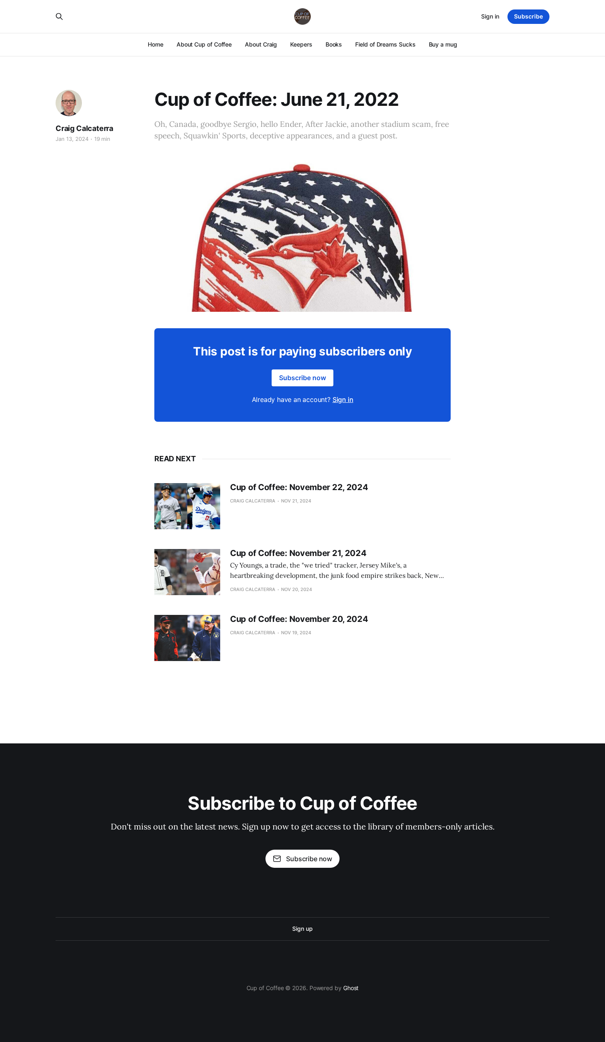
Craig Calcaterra (84, 128)
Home (155, 44)
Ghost (351, 987)
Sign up (302, 928)
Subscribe (528, 16)
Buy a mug (443, 44)
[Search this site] (59, 16)
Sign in (490, 16)
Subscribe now (302, 378)
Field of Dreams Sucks (385, 44)
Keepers (301, 44)
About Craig (261, 44)
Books (334, 44)
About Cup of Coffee (204, 44)
